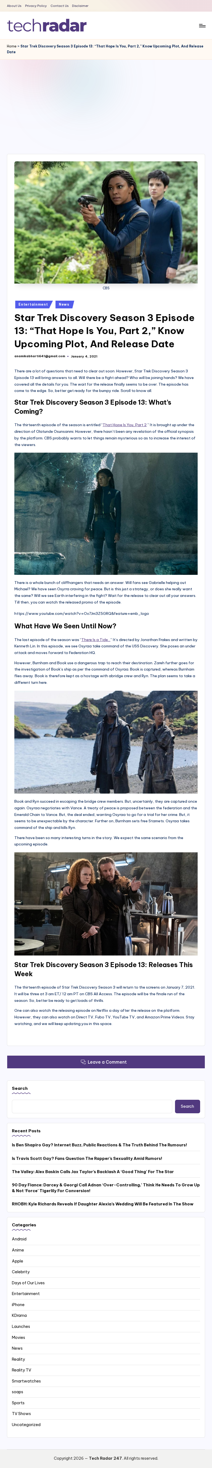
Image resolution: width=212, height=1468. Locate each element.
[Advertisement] (106, 101)
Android (19, 1239)
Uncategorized (26, 1424)
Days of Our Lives (28, 1282)
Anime (18, 1250)
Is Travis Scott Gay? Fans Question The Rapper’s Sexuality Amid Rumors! (87, 1158)
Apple (17, 1261)
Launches (21, 1326)
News (64, 304)
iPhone (18, 1304)
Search (20, 1088)
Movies (18, 1337)
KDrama (19, 1315)
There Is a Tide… (95, 639)
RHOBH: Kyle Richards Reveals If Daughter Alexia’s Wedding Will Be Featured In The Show (103, 1204)
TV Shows (21, 1413)
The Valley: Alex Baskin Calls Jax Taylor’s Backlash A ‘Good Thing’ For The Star (93, 1171)
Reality (18, 1359)
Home (12, 46)
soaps (17, 1391)
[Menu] (202, 25)
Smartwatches (26, 1381)
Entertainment (33, 304)
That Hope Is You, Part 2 (125, 424)
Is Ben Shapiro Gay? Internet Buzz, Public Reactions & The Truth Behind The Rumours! (99, 1145)
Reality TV (21, 1370)
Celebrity (21, 1271)
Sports (18, 1402)
